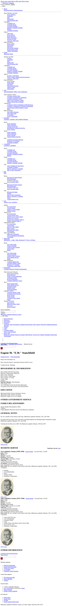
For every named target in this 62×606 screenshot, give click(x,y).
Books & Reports (8, 318)
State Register (10, 231)
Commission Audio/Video (13, 266)
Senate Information (12, 289)
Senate (5, 52)
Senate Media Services (13, 257)
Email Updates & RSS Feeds (11, 602)
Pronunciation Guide (12, 49)
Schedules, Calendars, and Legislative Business (16, 119)
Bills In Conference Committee (15, 168)
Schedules (6, 118)
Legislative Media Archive (14, 263)
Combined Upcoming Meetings (15, 139)
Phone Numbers (8, 589)
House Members (11, 14)
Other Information (15, 356)
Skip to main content (6, 1)
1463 (59, 448)
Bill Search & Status (12, 192)
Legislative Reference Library (14, 99)
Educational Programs (12, 48)
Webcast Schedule (11, 246)
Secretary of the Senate (13, 75)
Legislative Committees (10, 145)
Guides (6, 327)
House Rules (10, 45)
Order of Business (11, 125)
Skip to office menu (16, 1)
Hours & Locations (20, 334)
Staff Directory (29, 334)
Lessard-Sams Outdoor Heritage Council (17, 107)
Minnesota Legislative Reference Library (11, 314)
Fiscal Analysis (11, 35)
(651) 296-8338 (8, 588)
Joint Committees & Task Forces (15, 166)
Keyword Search (11, 206)
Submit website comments (10, 591)
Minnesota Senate (8, 54)
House (5, 9)
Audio (14, 244)
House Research (11, 36)
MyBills (9, 193)
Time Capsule (36, 324)
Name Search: (4, 555)
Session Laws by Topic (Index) (15, 216)
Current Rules (10, 225)
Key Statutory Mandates (44, 334)
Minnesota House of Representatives (13, 10)
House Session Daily (12, 283)
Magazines (6, 320)
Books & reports (11, 307)
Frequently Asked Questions (11, 571)
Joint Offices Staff (11, 113)
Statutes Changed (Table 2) (14, 221)
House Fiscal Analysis (12, 273)
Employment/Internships (10, 567)
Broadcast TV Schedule (13, 141)
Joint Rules (10, 46)
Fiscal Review (10, 302)
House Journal (10, 43)
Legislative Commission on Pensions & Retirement (20, 106)
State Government (14, 324)
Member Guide (11, 288)
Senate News (7, 599)
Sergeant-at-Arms (11, 39)
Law (5, 200)
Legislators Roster (11, 286)
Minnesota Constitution (13, 234)
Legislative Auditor (12, 278)
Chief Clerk (10, 33)
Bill (14, 180)
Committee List (11, 23)
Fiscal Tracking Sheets (13, 182)
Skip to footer (25, 1)
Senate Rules (10, 83)
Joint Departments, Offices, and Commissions (15, 91)
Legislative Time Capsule (13, 298)
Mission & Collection (9, 334)
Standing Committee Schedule (15, 27)
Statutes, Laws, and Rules (10, 202)
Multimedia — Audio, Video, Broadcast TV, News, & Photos (19, 240)
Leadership (10, 16)
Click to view (4, 444)
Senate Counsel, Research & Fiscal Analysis (18, 77)
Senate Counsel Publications (14, 276)
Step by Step (7, 332)
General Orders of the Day (14, 137)
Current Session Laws (12, 199)
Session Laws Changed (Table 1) (15, 219)
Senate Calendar (11, 135)
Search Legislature (5, 4)
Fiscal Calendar (11, 129)
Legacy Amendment (12, 116)
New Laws (10, 305)
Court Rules (10, 237)
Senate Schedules (11, 132)
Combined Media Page (13, 262)
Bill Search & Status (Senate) (14, 184)
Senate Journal (11, 81)
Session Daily (10, 248)
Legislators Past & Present (13, 294)
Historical (6, 323)
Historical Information (9, 565)
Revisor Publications (12, 279)
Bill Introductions (11, 179)
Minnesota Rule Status (13, 230)
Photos (9, 250)
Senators (9, 58)
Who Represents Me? (12, 20)
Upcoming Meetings (12, 26)
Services (35, 334)
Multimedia (7, 238)
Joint (5, 90)
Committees (7, 144)
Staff (8, 17)
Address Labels (11, 87)
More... (9, 109)
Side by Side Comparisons (14, 170)
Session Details (29, 451)
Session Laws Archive (12, 218)
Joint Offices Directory (13, 112)
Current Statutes (11, 208)
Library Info (7, 333)
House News (7, 597)
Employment (10, 19)
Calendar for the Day (12, 126)
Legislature (7, 324)
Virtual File (43, 324)
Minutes (9, 29)
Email (23, 588)
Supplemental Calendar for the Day (16, 128)
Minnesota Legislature (8, 3)
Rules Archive (10, 228)
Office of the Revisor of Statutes (15, 102)
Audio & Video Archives (13, 247)
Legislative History (9, 330)
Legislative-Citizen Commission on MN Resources (20, 105)
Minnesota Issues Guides (13, 304)
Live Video (10, 244)
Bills (5, 171)
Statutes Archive (11, 211)
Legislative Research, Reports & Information (15, 269)
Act (17, 180)
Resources (13, 332)
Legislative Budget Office (13, 96)
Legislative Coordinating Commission (16, 97)
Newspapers (7, 321)
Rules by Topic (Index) (13, 227)
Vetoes (8, 198)
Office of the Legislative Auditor (15, 100)
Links (5, 329)
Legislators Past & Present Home (9, 343)
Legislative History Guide (13, 292)
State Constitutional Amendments (15, 235)
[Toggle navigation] (1, 6)
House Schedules (11, 123)
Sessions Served (5, 356)
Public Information (12, 38)
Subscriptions (10, 89)
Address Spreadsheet (12, 51)
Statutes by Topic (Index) (13, 209)
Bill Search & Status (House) (14, 177)
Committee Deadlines (12, 30)
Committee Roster (11, 25)
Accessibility (10, 115)
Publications (7, 267)
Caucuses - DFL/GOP (12, 41)
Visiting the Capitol (9, 568)
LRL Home (4, 344)
